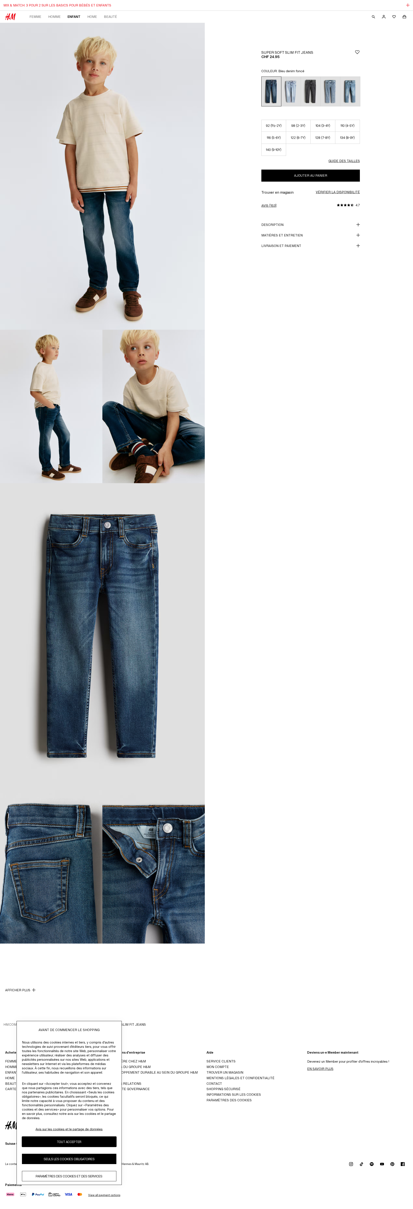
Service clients (221, 1061)
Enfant (74, 16)
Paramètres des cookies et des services (69, 1176)
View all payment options (104, 1195)
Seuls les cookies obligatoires (69, 1159)
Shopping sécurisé (223, 1089)
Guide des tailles (344, 161)
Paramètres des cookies (229, 1100)
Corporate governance (128, 1089)
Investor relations (123, 1083)
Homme (54, 16)
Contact (214, 1083)
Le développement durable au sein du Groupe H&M (152, 1072)
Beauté (110, 16)
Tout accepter (69, 1141)
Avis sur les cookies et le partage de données (69, 1129)
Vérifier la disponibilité (338, 192)
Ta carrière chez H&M (126, 1061)
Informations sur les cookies (233, 1094)
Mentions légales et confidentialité (240, 1078)
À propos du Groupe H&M (128, 1067)
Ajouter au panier (310, 175)
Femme (35, 16)
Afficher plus (17, 990)
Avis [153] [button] (268, 205)
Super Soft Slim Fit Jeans (122, 1024)
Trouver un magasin (224, 1072)
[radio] (271, 91)
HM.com (10, 1024)
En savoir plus (320, 1069)
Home (92, 16)
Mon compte (217, 1067)
